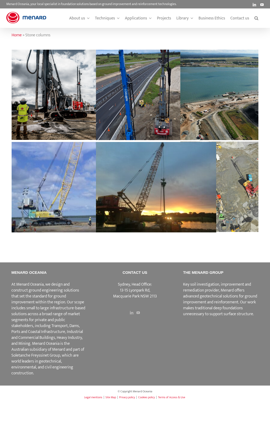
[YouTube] (138, 312)
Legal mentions (93, 397)
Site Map (110, 397)
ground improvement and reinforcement (220, 299)
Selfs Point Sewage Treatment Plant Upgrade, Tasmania (72, 90)
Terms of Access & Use (171, 397)
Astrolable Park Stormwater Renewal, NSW (156, 183)
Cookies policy (146, 397)
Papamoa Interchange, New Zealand (156, 90)
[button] (256, 18)
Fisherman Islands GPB (240, 90)
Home (17, 35)
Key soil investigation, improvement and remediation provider (217, 287)
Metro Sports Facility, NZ (240, 182)
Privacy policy (127, 397)
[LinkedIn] (131, 312)
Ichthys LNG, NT (72, 183)
